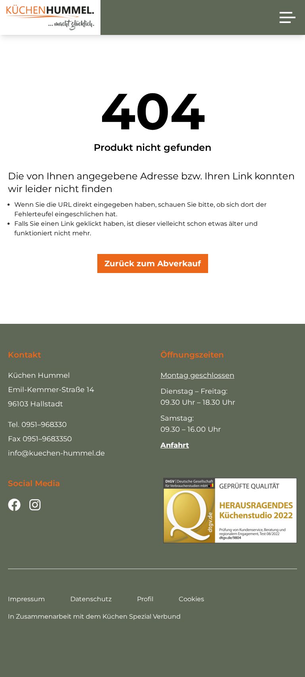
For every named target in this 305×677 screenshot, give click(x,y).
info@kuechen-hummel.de (56, 453)
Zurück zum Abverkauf (152, 263)
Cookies (191, 599)
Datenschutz (91, 599)
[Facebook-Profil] (14, 504)
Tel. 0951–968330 (37, 424)
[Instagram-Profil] (35, 504)
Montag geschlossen (197, 375)
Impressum (26, 599)
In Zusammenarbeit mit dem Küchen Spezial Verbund (94, 616)
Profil (145, 599)
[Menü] (287, 17)
